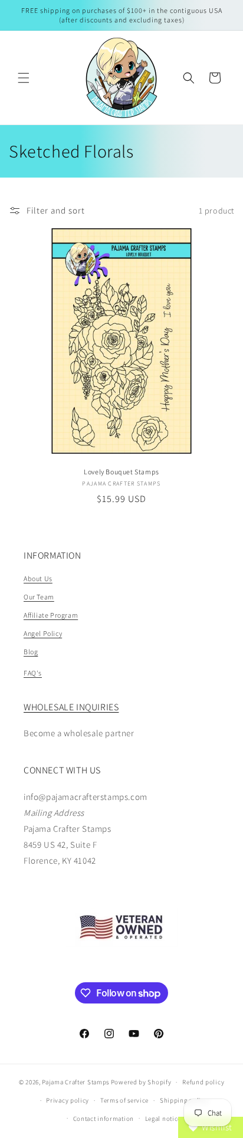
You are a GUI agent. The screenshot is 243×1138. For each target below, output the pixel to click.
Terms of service (124, 1100)
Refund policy (203, 1082)
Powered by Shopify (141, 1082)
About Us (38, 578)
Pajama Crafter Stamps (75, 1082)
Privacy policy (67, 1100)
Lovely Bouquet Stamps (121, 471)
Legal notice (163, 1118)
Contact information (103, 1118)
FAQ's (33, 672)
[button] (24, 78)
